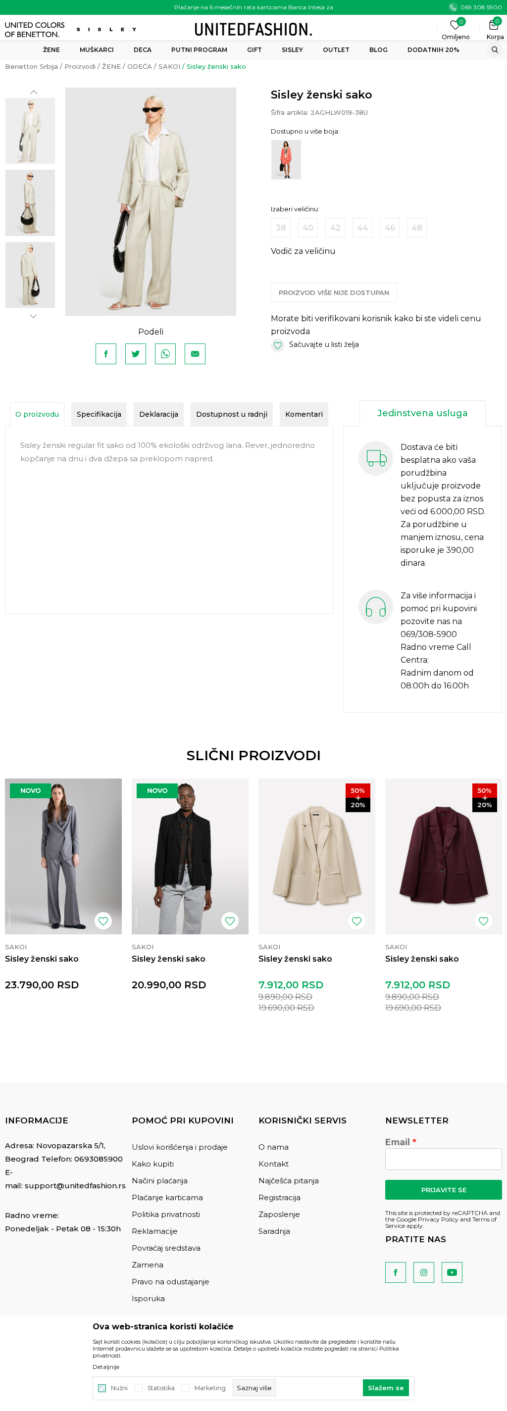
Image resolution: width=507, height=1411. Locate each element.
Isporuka (148, 1298)
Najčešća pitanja (288, 1180)
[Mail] (195, 354)
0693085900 (98, 1159)
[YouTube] (452, 1272)
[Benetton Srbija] (253, 28)
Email (397, 1142)
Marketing (210, 1388)
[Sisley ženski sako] (63, 856)
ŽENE (111, 66)
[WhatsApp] (165, 354)
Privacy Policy (438, 1219)
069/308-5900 (429, 634)
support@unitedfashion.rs (75, 1185)
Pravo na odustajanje (170, 1281)
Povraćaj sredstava (166, 1248)
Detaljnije (106, 1367)
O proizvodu (37, 414)
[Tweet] (136, 354)
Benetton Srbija (31, 66)
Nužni (119, 1388)
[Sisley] (108, 29)
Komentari (304, 414)
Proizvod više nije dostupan (334, 292)
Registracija (279, 1197)
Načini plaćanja (160, 1180)
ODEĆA (139, 66)
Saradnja (274, 1231)
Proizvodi (80, 66)
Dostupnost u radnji (231, 414)
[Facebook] (106, 354)
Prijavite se (443, 1190)
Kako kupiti (153, 1163)
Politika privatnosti (166, 1214)
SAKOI (169, 66)
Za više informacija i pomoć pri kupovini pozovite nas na (439, 608)
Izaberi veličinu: (295, 209)
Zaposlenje (279, 1214)
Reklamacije (155, 1231)
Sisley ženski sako (42, 959)
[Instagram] (424, 1272)
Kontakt (273, 1163)
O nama (273, 1147)
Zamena (147, 1264)
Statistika (161, 1388)
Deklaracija (158, 414)
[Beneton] (36, 29)
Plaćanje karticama (167, 1197)
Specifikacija (99, 414)
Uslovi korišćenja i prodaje (180, 1147)
